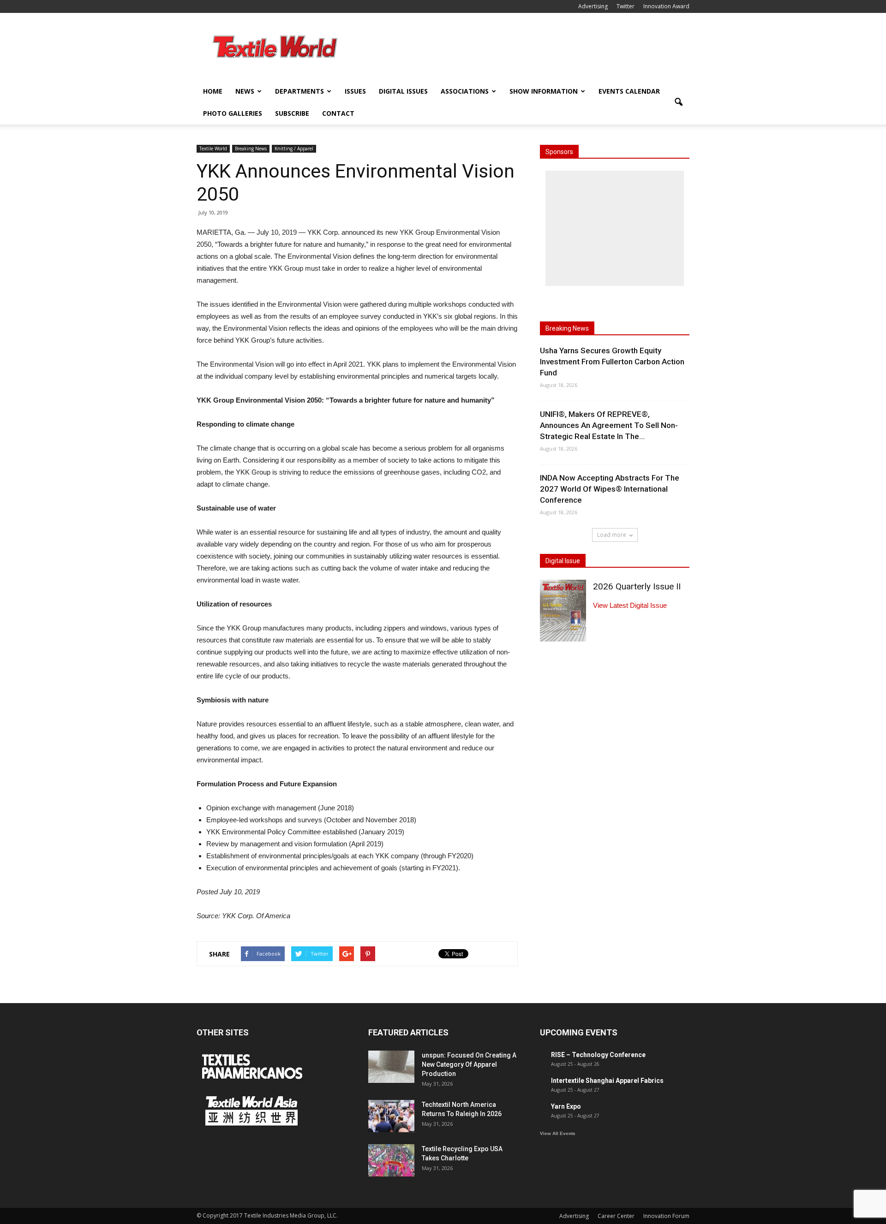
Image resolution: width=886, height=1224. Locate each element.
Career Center (616, 1216)
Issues (355, 91)
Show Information (543, 91)
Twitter (626, 6)
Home (212, 91)
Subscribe (292, 113)
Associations (465, 91)
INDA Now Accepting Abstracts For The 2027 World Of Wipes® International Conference (609, 489)
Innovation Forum (666, 1216)
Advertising (593, 6)
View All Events (557, 1133)
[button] (678, 102)
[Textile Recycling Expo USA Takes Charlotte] (391, 1160)
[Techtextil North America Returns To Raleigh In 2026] (391, 1116)
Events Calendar (629, 91)
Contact (338, 113)
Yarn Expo (566, 1106)
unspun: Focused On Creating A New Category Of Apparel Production (469, 1064)
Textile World (213, 148)
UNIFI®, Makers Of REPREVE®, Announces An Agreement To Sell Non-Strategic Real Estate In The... (609, 425)
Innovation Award (666, 6)
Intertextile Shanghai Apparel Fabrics (607, 1080)
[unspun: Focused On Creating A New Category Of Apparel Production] (391, 1067)
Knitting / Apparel (294, 148)
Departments (299, 91)
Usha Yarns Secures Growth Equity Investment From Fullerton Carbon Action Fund (612, 361)
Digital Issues (403, 91)
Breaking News (251, 148)
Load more (611, 535)
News (244, 91)
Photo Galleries (232, 113)
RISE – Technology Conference (598, 1054)
